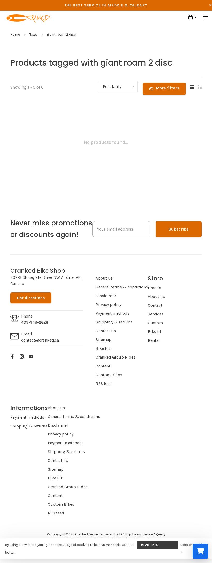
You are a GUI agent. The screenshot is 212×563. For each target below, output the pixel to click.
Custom (155, 322)
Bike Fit (103, 348)
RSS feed (104, 383)
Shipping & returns (114, 322)
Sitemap (103, 339)
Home (15, 34)
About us (104, 278)
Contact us (106, 330)
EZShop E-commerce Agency (142, 534)
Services (155, 314)
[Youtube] (31, 356)
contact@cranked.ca (40, 340)
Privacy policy (108, 304)
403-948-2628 (34, 322)
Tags (33, 34)
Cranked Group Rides (115, 357)
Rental (154, 340)
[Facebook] (12, 356)
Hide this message (149, 546)
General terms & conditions (122, 286)
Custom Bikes (109, 374)
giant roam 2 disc (61, 34)
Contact (155, 305)
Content (103, 365)
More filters (167, 87)
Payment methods (113, 313)
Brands (154, 287)
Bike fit (154, 331)
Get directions (31, 297)
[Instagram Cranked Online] (22, 356)
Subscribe (179, 229)
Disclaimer (106, 295)
